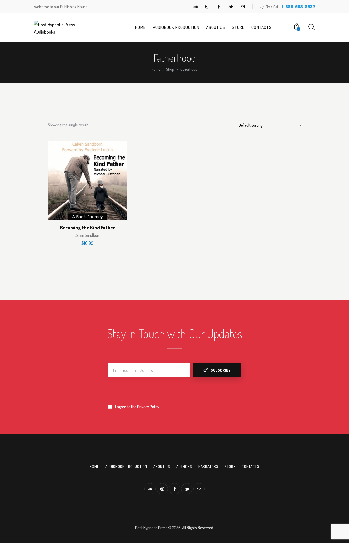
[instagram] (207, 6)
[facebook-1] (219, 6)
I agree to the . (137, 406)
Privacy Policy (148, 407)
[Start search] (311, 27)
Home (156, 69)
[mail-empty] (242, 6)
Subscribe (221, 370)
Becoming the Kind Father (87, 228)
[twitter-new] (231, 6)
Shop (170, 69)
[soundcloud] (195, 6)
